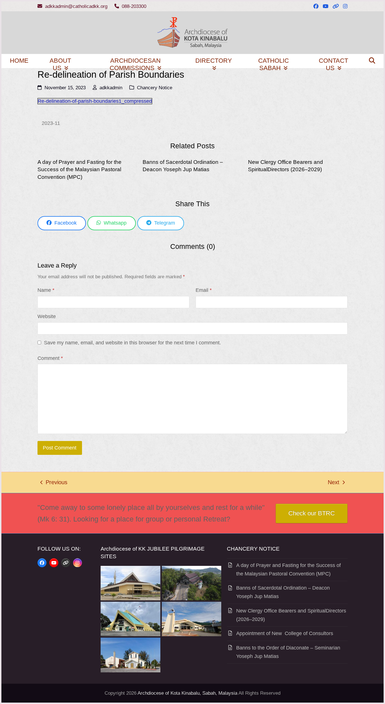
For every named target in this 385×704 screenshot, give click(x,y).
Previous (53, 483)
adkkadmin (110, 87)
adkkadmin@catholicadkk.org (76, 6)
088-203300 (134, 6)
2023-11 (51, 123)
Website (46, 316)
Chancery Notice (154, 87)
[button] (372, 61)
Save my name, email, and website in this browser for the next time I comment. (132, 343)
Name (45, 290)
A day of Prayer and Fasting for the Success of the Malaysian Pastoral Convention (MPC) (79, 169)
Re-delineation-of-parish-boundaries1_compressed (95, 101)
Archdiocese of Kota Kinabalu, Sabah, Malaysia (187, 693)
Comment (50, 358)
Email (204, 290)
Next (334, 483)
